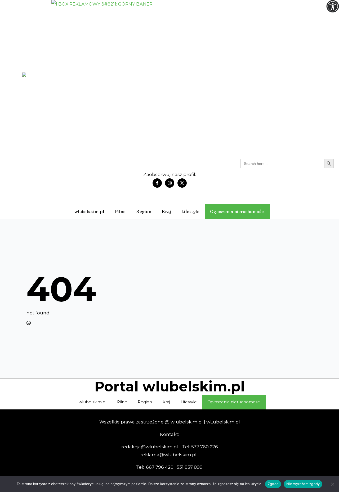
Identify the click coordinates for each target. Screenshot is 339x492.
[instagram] (169, 183)
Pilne (120, 211)
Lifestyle (190, 211)
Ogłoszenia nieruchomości (237, 211)
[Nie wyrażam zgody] (332, 484)
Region (143, 211)
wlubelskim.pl (89, 211)
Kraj (166, 211)
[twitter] (182, 183)
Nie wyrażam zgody (303, 484)
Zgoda (273, 484)
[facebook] (157, 183)
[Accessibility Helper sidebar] (332, 6)
